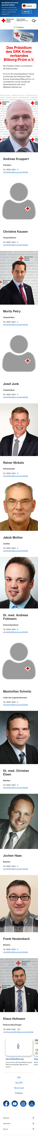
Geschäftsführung (15, 1058)
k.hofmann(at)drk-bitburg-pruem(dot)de (18, 1032)
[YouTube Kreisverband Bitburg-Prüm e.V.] (15, 1104)
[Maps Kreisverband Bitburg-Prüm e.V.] (32, 1104)
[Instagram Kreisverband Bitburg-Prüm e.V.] (23, 1104)
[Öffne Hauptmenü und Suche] (34, 21)
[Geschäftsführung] (19, 1047)
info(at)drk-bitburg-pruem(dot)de (15, 172)
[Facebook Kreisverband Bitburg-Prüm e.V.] (6, 1104)
